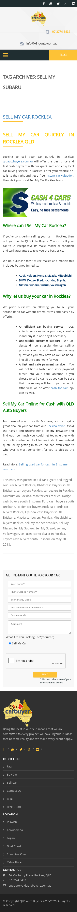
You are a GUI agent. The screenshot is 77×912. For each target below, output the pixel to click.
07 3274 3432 (61, 32)
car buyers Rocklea (29, 490)
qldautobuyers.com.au (18, 161)
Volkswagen (58, 285)
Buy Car (12, 774)
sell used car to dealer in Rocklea (43, 534)
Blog (63, 55)
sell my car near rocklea (41, 523)
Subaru (34, 285)
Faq (9, 766)
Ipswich (12, 822)
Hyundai (49, 280)
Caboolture (14, 862)
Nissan (23, 285)
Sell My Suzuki (45, 528)
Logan (11, 838)
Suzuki (44, 285)
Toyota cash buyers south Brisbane (27, 539)
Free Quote (14, 807)
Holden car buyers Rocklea (35, 507)
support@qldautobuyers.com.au (30, 885)
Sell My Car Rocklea (27, 117)
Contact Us (14, 790)
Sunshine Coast (17, 854)
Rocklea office (56, 426)
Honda (41, 275)
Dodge (31, 280)
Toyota (61, 280)
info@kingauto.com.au (41, 43)
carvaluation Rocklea (17, 496)
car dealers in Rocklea (58, 490)
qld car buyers (46, 480)
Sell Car (12, 782)
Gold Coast (14, 846)
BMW (22, 280)
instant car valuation (59, 175)
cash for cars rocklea (46, 496)
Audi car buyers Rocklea (19, 485)
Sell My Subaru (24, 528)
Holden (31, 275)
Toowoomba (15, 830)
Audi (22, 275)
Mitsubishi (65, 275)
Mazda (51, 275)
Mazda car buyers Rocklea (34, 517)
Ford (40, 280)
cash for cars (60, 388)
